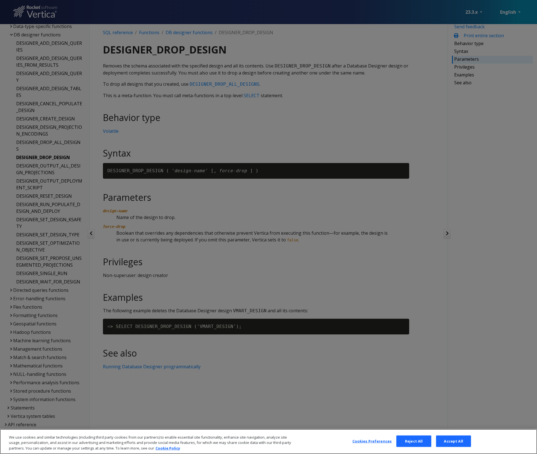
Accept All (453, 440)
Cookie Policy (168, 448)
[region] (268, 441)
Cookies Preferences (372, 440)
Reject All (414, 440)
